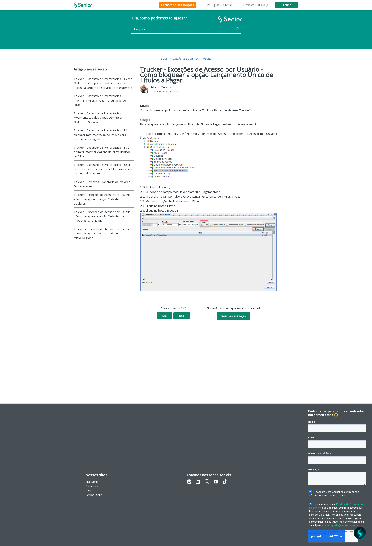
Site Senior (93, 482)
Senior (164, 58)
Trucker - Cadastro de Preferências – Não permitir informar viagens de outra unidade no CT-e (102, 152)
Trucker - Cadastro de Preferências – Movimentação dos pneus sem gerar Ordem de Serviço (98, 117)
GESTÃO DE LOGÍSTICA (185, 58)
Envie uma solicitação (256, 5)
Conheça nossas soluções (177, 5)
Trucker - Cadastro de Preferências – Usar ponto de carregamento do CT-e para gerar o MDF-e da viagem (103, 169)
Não (181, 316)
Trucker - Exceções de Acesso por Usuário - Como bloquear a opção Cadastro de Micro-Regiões (102, 233)
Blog (89, 490)
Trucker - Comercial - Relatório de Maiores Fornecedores (102, 184)
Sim (164, 316)
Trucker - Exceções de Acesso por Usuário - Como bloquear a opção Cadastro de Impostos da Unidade (102, 216)
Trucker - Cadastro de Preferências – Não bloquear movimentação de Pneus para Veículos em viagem (101, 134)
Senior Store (94, 495)
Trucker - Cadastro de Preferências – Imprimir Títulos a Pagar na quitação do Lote (100, 100)
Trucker (206, 58)
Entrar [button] (287, 5)
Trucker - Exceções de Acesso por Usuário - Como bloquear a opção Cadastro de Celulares (102, 199)
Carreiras (92, 486)
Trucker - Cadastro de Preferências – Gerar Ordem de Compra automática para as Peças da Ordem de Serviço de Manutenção (103, 83)
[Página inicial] (83, 5)
